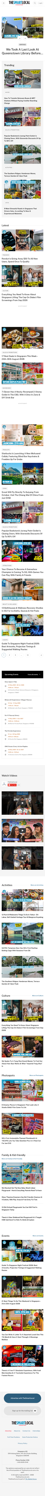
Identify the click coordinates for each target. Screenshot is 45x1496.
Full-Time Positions (13, 1437)
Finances (6, 255)
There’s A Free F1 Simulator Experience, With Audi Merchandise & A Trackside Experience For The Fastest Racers (21, 1372)
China (5, 488)
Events (5, 640)
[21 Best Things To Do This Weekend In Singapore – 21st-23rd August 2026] (22, 1286)
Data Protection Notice (30, 1437)
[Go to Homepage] (19, 3)
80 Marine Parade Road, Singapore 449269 (21, 723)
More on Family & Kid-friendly (12, 1159)
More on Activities (37, 885)
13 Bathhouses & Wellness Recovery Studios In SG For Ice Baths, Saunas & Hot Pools (22, 609)
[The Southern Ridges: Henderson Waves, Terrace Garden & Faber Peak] (22, 154)
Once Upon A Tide (11, 682)
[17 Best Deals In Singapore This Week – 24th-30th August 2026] (22, 338)
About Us (17, 1431)
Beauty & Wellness (9, 604)
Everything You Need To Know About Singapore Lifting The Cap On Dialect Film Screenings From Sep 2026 (21, 297)
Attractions (7, 565)
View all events (33, 674)
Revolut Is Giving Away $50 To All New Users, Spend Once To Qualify (20, 260)
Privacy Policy (22, 1443)
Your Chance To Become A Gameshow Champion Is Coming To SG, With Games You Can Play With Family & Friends (22, 572)
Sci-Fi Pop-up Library (12, 715)
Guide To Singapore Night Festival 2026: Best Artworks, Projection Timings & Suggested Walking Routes (20, 646)
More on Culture (37, 995)
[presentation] (11, 783)
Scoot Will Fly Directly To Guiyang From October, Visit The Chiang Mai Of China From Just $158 (22, 495)
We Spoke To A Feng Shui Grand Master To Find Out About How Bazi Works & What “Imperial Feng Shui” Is (22, 1063)
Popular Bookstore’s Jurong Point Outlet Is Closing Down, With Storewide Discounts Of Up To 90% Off (22, 138)
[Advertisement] (22, 315)
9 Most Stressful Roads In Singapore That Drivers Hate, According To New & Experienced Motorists (20, 211)
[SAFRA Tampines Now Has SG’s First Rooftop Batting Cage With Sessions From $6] (22, 933)
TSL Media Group (31, 1479)
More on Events (38, 1236)
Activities (8, 167)
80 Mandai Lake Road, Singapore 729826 (20, 708)
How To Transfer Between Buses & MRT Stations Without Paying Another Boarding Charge (20, 100)
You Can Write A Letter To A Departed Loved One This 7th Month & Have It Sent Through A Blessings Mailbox (22, 1337)
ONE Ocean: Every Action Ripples (16, 746)
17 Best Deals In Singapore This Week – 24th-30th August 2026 (20, 357)
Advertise (8, 1431)
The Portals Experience (13, 731)
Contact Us (26, 1431)
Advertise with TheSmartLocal (22, 1398)
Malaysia (22, 44)
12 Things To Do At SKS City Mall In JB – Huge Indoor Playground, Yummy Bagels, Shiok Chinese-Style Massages (22, 51)
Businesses (7, 388)
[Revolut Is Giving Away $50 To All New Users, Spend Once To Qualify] (22, 240)
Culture (5, 291)
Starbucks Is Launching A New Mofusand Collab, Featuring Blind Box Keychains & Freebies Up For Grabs (21, 456)
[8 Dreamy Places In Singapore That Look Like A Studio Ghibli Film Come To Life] (22, 1090)
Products (6, 450)
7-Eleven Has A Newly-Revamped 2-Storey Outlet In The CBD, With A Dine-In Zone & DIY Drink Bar (22, 395)
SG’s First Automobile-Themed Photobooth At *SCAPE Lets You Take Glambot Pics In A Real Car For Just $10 (21, 1140)
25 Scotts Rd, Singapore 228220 (17, 739)
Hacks (7, 92)
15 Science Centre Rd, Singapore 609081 (20, 754)
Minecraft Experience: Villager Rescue (18, 700)
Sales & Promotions (12, 130)
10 (28, 655)
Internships (36, 1431)
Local (7, 202)
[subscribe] (35, 1411)
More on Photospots (36, 1075)
